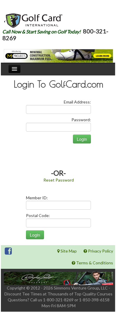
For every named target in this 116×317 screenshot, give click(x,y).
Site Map (68, 250)
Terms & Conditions (94, 262)
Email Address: (77, 101)
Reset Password (58, 179)
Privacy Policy (100, 250)
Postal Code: (38, 215)
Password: (81, 119)
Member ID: (37, 197)
